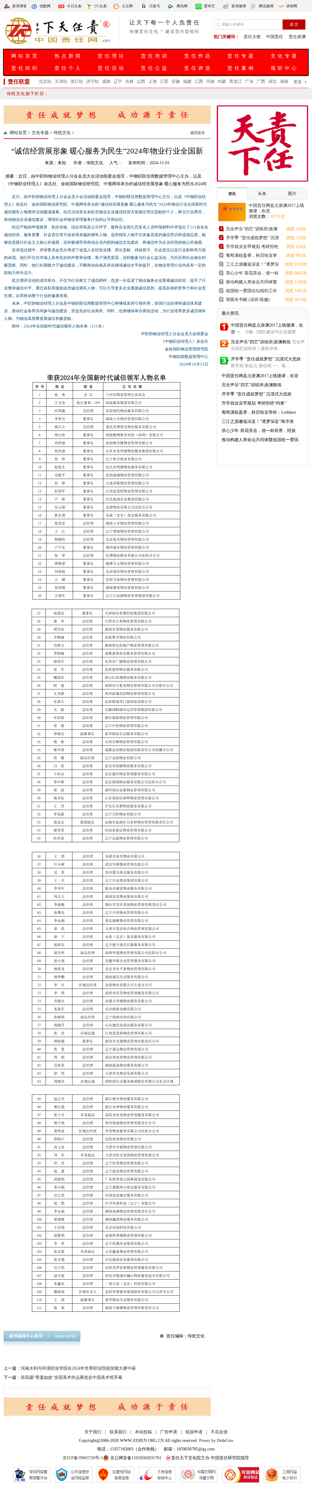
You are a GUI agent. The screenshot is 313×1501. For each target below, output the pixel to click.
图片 (292, 193)
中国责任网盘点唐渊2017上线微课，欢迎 (260, 375)
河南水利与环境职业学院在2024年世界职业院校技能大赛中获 (78, 1368)
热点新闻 (69, 55)
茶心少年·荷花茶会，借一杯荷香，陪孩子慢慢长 (252, 274)
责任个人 (69, 68)
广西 (261, 81)
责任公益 (155, 68)
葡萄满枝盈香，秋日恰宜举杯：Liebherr (259, 412)
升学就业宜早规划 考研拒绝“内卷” (252, 247)
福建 (187, 81)
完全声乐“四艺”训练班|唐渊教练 (251, 230)
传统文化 (62, 132)
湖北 (272, 81)
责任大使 (252, 36)
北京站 (45, 81)
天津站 (61, 81)
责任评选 (198, 68)
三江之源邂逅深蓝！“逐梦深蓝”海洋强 (258, 421)
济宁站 (92, 81)
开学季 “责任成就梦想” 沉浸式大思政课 (252, 238)
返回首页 (197, 133)
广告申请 (168, 1432)
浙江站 (76, 81)
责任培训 (155, 55)
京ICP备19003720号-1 (83, 1458)
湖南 (284, 81)
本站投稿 (143, 1432)
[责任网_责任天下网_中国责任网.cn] (58, 43)
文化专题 (285, 55)
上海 (152, 81)
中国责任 (274, 36)
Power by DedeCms (216, 1440)
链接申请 (193, 1432)
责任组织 (25, 68)
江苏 (164, 81)
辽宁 (118, 81)
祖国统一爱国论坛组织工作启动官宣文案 (251, 292)
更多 (298, 82)
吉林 (129, 81)
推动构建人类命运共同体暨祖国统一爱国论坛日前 (251, 283)
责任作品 (198, 55)
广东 (249, 81)
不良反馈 (219, 1432)
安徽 (175, 81)
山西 (141, 81)
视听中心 (285, 68)
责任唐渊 (297, 36)
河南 (210, 81)
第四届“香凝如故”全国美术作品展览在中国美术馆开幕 (71, 1377)
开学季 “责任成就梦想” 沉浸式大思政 (266, 359)
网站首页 (25, 55)
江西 (199, 81)
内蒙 (222, 81)
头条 (262, 193)
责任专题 (241, 55)
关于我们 (92, 1432)
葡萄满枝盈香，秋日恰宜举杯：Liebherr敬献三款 (251, 256)
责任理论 (112, 55)
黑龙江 (235, 81)
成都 (106, 81)
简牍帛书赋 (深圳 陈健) (248, 299)
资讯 (232, 194)
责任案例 (241, 68)
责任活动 (112, 68)
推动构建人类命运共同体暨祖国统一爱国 (260, 439)
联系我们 (118, 1432)
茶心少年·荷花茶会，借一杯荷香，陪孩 (259, 430)
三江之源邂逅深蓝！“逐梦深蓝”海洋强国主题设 (252, 265)
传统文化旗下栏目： (28, 93)
